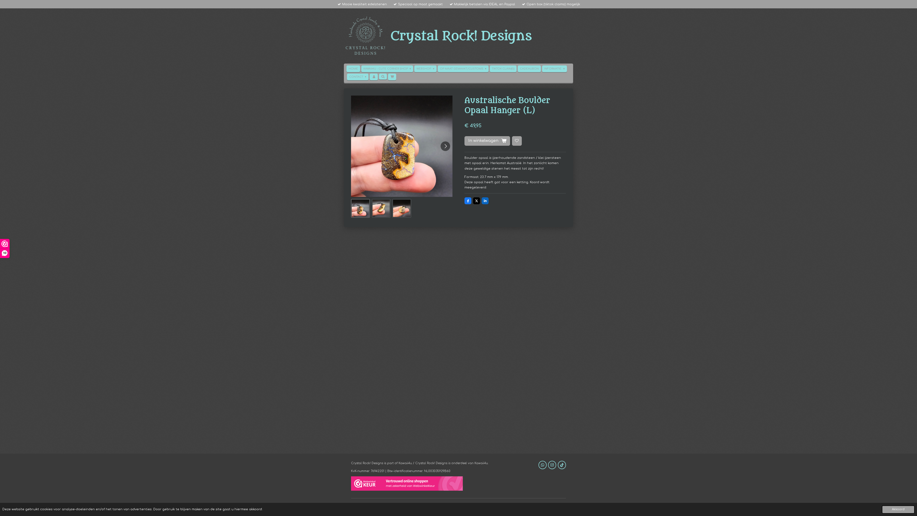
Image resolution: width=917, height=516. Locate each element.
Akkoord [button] (898, 509)
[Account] (374, 77)
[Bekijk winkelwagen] (392, 77)
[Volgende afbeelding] (445, 146)
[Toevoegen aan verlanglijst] (517, 141)
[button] (360, 208)
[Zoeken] (383, 77)
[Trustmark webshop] (407, 484)
